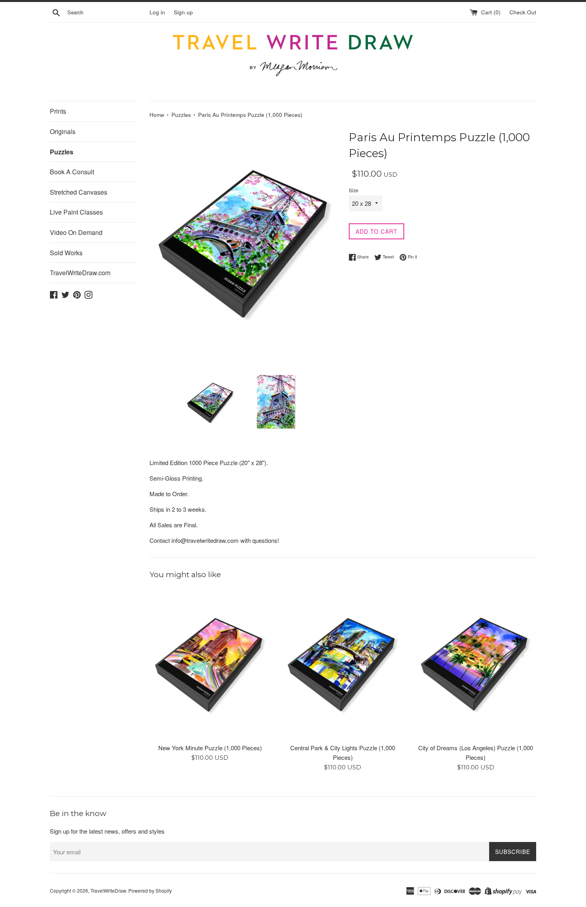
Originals (62, 131)
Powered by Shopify (150, 890)
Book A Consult (72, 171)
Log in (157, 12)
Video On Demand (76, 232)
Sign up (183, 12)
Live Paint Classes (76, 212)
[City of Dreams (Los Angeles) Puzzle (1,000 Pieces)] (475, 663)
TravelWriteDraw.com (80, 272)
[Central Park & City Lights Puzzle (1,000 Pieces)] (342, 663)
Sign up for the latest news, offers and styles (107, 831)
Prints (58, 111)
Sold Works (66, 252)
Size (353, 190)
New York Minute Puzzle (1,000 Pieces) (210, 747)
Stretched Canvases (78, 192)
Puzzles (61, 151)
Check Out (522, 12)
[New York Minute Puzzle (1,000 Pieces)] (209, 663)
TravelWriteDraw (108, 890)
